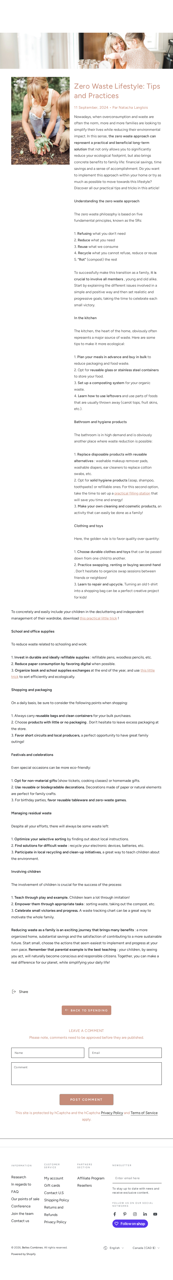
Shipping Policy (56, 1200)
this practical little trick (98, 618)
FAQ (14, 1192)
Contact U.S (54, 1193)
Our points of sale (25, 1199)
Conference (21, 1206)
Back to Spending (89, 1010)
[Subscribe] (159, 1178)
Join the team (22, 1213)
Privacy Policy (112, 1113)
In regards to (21, 1184)
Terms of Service (144, 1113)
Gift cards (52, 1185)
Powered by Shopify (23, 1254)
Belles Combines (32, 1247)
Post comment (86, 1100)
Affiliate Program (91, 1178)
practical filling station (132, 493)
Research (18, 1177)
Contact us (20, 1221)
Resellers (84, 1185)
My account (53, 1178)
